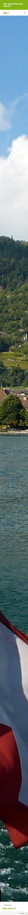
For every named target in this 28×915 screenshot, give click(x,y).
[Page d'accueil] (5, 12)
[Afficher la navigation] (25, 13)
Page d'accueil (7, 905)
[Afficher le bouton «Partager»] (26, 913)
